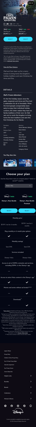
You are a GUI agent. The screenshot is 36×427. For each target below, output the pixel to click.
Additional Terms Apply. (13, 61)
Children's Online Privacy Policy (11, 357)
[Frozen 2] (25, 163)
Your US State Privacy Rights (10, 361)
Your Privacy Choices (8, 368)
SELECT (10, 39)
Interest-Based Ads (8, 371)
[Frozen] (10, 163)
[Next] (33, 162)
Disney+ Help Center (23, 333)
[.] (5, 406)
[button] (18, 375)
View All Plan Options (11, 67)
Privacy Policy (7, 354)
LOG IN (31, 3)
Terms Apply (7, 311)
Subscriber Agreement (9, 364)
